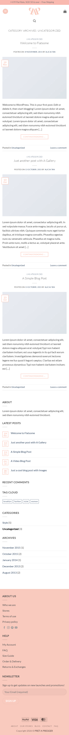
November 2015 (11, 547)
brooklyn (7, 501)
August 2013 (9, 572)
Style (5, 522)
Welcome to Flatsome (34, 43)
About (14, 726)
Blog (37, 726)
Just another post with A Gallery (35, 161)
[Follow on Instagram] (8, 627)
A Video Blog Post (21, 460)
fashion (17, 501)
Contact (47, 726)
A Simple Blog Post (34, 278)
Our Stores (26, 726)
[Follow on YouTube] (16, 627)
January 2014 (9, 559)
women (34, 501)
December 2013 (11, 566)
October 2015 (10, 553)
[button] (5, 11)
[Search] (34, 21)
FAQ (56, 726)
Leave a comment (58, 147)
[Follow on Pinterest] (12, 627)
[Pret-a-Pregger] (34, 11)
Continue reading (34, 136)
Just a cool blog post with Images (29, 470)
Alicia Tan (51, 52)
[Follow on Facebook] (4, 627)
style (26, 501)
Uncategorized (34, 39)
